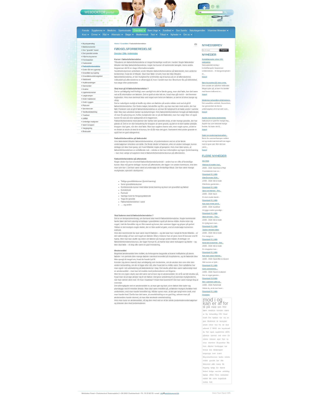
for (225, 303)
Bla (228, 343)
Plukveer (86, 105)
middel (205, 378)
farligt (213, 368)
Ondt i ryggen (88, 102)
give (204, 321)
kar (226, 346)
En (229, 335)
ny (227, 339)
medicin (211, 310)
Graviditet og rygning (91, 73)
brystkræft (226, 328)
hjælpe (205, 375)
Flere (217, 375)
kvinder (220, 310)
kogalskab (222, 378)
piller (213, 364)
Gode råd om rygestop (91, 70)
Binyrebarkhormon (210, 357)
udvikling (225, 371)
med (213, 306)
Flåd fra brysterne (90, 57)
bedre (221, 357)
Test (153, 34)
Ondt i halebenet (89, 99)
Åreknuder (87, 131)
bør (217, 361)
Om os (186, 34)
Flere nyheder (214, 155)
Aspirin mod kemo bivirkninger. (214, 118)
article (205, 325)
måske (205, 339)
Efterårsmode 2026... (210, 178)
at (203, 314)
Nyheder (174, 34)
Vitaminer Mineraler (217, 30)
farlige (211, 371)
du (204, 332)
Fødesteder (87, 63)
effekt (211, 375)
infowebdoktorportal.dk (169, 393)
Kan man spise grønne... (212, 256)
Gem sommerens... (210, 269)
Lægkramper (88, 96)
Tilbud (163, 34)
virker (211, 325)
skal (227, 325)
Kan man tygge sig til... (211, 204)
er (214, 303)
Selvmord (206, 364)
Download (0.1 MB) (209, 174)
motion (205, 382)
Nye (223, 339)
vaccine (218, 371)
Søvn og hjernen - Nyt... (211, 191)
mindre (227, 357)
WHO (214, 328)
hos (216, 325)
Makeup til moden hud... (211, 165)
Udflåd (85, 118)
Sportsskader (124, 30)
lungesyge (207, 353)
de (223, 325)
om (219, 306)
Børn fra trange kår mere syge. (214, 83)
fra (220, 325)
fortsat (205, 350)
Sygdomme (97, 30)
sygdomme (219, 332)
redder (205, 361)
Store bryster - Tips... (210, 217)
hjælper (215, 318)
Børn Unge (153, 30)
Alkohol (210, 346)
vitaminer (211, 343)
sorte (215, 378)
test (210, 350)
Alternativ (115, 34)
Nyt (207, 332)
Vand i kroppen (88, 125)
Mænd (222, 368)
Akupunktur (221, 343)
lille (210, 378)
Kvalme (85, 89)
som (214, 353)
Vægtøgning (87, 128)
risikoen (212, 339)
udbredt (206, 328)
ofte (222, 361)
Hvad (225, 314)
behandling (213, 314)
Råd (104, 34)
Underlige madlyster (90, 122)
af (220, 303)
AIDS (227, 332)
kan (207, 303)
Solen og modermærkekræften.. (214, 135)
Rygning (206, 368)
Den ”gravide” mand (90, 50)
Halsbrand (87, 79)
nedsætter (224, 375)
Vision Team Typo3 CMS (221, 393)
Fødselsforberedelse (91, 66)
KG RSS (205, 161)
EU (217, 368)
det (219, 328)
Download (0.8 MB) (209, 278)
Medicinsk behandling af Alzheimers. (216, 100)
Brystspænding (89, 44)
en (228, 318)
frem (204, 346)
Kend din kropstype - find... (212, 243)
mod (208, 300)
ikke (224, 307)
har (221, 318)
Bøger (128, 34)
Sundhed (167, 30)
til (204, 307)
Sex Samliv (181, 30)
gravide (212, 361)
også (212, 332)
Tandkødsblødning (90, 112)
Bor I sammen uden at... (211, 282)
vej (224, 318)
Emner (94, 34)
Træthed (86, 115)
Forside (85, 30)
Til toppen (206, 295)
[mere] (204, 77)
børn (205, 310)
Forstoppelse (88, 60)
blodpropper (218, 350)
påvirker (206, 335)
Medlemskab (142, 34)
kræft (205, 318)
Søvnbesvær (88, 109)
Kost (84, 34)
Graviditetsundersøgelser (93, 76)
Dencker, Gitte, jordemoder (126, 53)
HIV (220, 314)
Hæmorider (87, 86)
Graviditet (138, 30)
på (208, 307)
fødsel (205, 371)
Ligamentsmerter (89, 92)
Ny (207, 314)
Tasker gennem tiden (210, 230)
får (223, 364)
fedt (210, 382)
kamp (218, 364)
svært (219, 353)
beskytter (223, 321)
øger (219, 339)
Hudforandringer (89, 83)
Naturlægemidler (197, 30)
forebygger (219, 346)
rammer (214, 335)
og (219, 300)
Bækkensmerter (89, 47)
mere (224, 335)
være (226, 310)
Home (116, 44)
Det (209, 318)
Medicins (111, 30)
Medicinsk (211, 321)
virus (205, 343)
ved (219, 335)
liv (217, 321)
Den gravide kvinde (90, 53)
